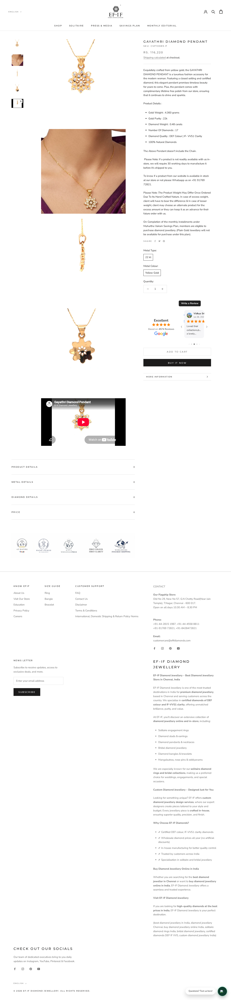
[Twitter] (159, 241)
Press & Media (101, 25)
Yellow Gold (152, 272)
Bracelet (49, 604)
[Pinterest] (164, 241)
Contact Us (81, 599)
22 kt (148, 257)
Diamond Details (24, 497)
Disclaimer (81, 604)
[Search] (213, 11)
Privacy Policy (21, 610)
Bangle (49, 599)
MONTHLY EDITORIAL (162, 25)
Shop (58, 25)
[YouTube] (178, 648)
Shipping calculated (154, 57)
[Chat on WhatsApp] (222, 991)
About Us (19, 593)
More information (159, 377)
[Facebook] (155, 241)
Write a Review (189, 303)
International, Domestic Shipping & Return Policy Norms (106, 616)
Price (15, 512)
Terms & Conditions (86, 610)
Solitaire (76, 25)
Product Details (24, 467)
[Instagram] (162, 648)
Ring (47, 593)
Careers (18, 616)
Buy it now (177, 362)
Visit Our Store (22, 599)
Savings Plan (130, 25)
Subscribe (26, 692)
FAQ (77, 593)
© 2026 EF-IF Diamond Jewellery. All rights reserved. (52, 991)
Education (19, 604)
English (13, 12)
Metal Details (22, 482)
